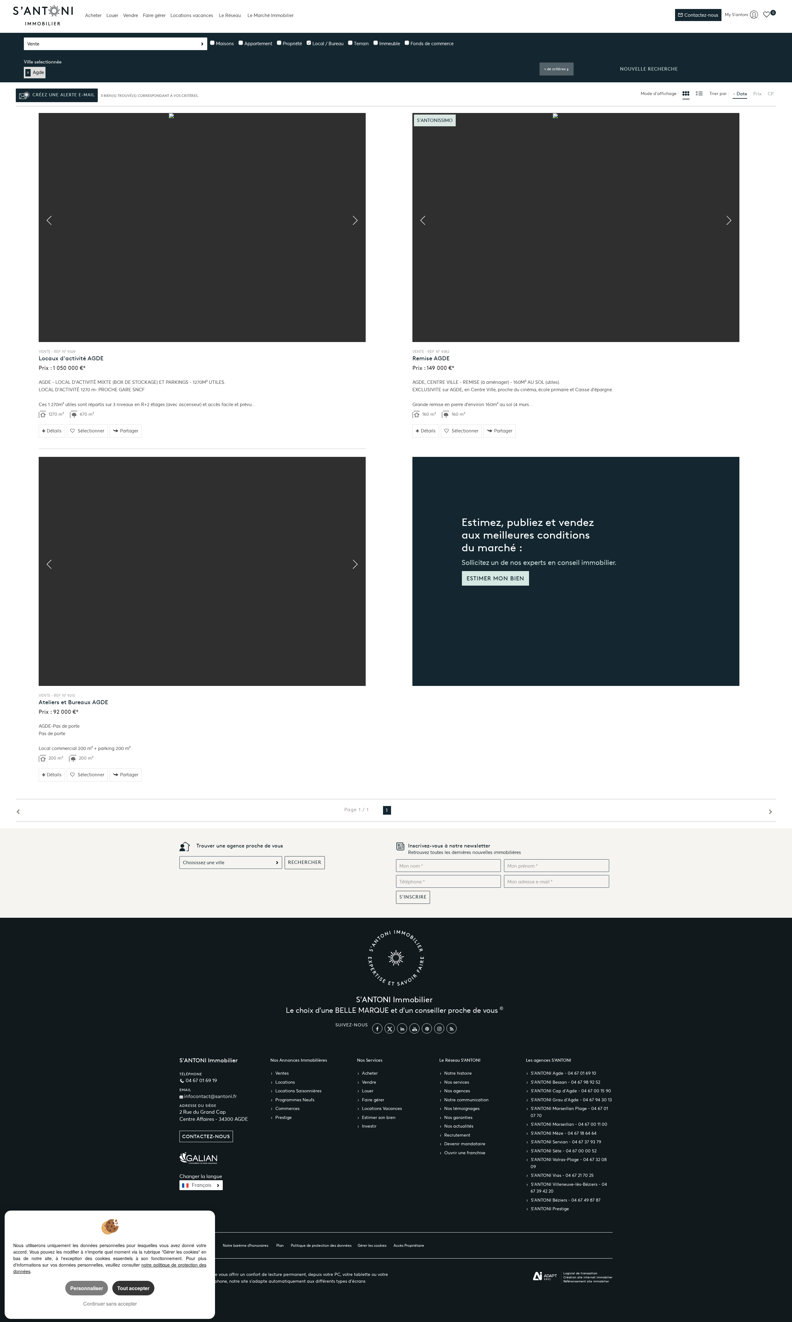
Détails (54, 431)
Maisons (225, 43)
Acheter (93, 15)
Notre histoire (458, 1073)
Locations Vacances (382, 1108)
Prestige (283, 1117)
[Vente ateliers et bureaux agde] (202, 571)
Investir (369, 1126)
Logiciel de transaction (580, 1273)
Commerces (287, 1108)
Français (201, 1185)
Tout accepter (133, 1288)
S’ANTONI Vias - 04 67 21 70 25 (562, 1175)
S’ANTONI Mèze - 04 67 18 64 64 (563, 1133)
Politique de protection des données (321, 1245)
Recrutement (457, 1135)
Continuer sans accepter (110, 1303)
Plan (280, 1245)
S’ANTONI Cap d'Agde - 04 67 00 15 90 (571, 1091)
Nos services (456, 1082)
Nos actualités (458, 1126)
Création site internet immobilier (588, 1277)
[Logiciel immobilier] (545, 1276)
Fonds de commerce (432, 43)
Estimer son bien (378, 1117)
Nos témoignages (462, 1108)
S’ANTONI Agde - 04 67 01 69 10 (563, 1073)
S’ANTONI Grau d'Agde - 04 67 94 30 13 (571, 1100)
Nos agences (457, 1091)
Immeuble (389, 43)
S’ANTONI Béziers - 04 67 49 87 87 (565, 1200)
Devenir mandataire (464, 1143)
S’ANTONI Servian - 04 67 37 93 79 (566, 1142)
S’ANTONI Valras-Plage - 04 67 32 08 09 (569, 1163)
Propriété (292, 43)
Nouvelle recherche (649, 69)
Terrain (361, 43)
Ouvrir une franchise (464, 1152)
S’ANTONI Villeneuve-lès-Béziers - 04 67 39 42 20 (569, 1188)
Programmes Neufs (294, 1100)
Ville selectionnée (43, 62)
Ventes (282, 1073)
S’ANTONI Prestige (550, 1208)
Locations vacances (191, 15)
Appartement (258, 43)
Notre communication (466, 1100)
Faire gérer (154, 15)
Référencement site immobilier (586, 1281)
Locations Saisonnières (298, 1091)
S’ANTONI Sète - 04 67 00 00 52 (563, 1151)
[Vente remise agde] (575, 227)
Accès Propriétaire (409, 1245)
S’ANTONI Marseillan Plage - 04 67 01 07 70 (569, 1112)
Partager (129, 431)
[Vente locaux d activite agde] (202, 227)
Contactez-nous (700, 15)
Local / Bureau (327, 43)
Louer (112, 15)
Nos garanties (458, 1117)
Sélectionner (91, 431)
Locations (285, 1082)
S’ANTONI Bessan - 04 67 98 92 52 (565, 1082)
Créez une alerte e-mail (63, 94)
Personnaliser (86, 1288)
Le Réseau (230, 15)
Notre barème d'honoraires (246, 1245)
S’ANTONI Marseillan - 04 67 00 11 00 (569, 1124)
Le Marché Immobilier (271, 15)
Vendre (130, 15)
